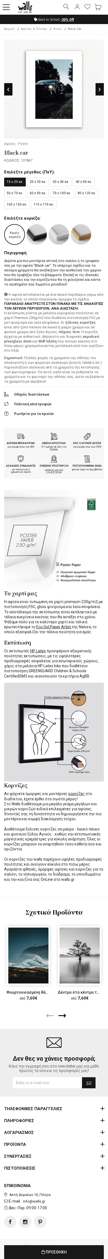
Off (67, 20)
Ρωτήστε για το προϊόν (34, 414)
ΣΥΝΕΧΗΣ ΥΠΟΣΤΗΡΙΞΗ (54, 465)
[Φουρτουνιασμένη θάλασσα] (28, 956)
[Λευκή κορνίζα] (58, 234)
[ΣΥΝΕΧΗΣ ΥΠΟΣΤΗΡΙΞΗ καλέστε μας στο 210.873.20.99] (54, 459)
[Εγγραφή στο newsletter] (89, 1082)
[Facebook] (10, 1222)
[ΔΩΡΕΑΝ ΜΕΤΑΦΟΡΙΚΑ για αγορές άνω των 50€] (20, 437)
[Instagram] (25, 1222)
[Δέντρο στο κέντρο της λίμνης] (80, 956)
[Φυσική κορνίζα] (81, 234)
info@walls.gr (34, 1201)
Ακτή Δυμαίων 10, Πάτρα (30, 1195)
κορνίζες (76, 793)
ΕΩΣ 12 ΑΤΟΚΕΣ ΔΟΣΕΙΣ (87, 443)
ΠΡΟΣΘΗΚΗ (56, 1252)
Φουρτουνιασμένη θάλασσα (32, 992)
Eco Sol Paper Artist (54, 627)
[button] (6, 7)
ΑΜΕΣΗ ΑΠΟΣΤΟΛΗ (54, 443)
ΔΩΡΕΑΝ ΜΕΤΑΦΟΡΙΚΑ (21, 443)
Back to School (55, 20)
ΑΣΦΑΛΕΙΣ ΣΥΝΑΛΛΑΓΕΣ (21, 465)
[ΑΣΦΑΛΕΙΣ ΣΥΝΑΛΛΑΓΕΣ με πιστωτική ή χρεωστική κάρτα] (20, 459)
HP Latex (38, 651)
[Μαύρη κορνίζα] (36, 234)
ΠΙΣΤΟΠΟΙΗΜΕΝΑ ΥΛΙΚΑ (87, 465)
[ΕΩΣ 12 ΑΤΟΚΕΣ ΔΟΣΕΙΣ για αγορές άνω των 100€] (87, 437)
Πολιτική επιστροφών (33, 404)
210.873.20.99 (54, 472)
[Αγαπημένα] (87, 7)
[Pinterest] (40, 1222)
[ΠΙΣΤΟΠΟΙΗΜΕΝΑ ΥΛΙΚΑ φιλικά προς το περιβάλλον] (87, 459)
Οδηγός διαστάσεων (31, 394)
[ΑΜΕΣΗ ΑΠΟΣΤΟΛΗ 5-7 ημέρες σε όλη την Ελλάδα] (54, 437)
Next (100, 89)
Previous (8, 89)
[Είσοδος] (77, 7)
